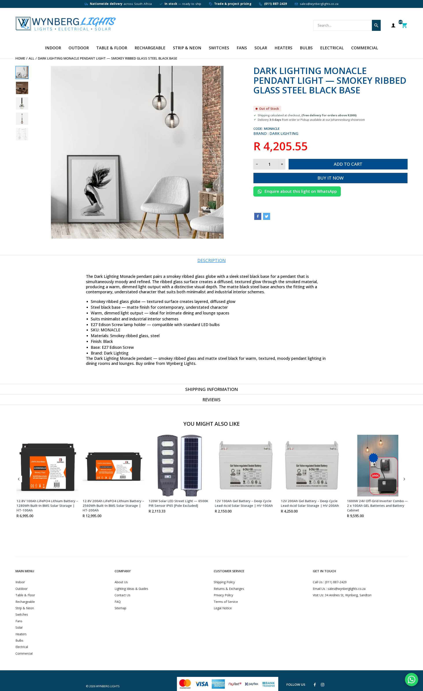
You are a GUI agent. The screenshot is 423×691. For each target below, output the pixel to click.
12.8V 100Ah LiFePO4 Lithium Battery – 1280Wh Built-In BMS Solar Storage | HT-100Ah (46, 505)
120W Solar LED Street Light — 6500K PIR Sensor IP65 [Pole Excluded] (177, 503)
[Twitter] (266, 216)
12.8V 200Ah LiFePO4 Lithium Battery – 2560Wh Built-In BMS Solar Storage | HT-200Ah (112, 505)
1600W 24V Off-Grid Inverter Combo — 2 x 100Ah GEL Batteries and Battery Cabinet (376, 505)
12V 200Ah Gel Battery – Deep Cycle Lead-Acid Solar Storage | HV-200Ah (309, 503)
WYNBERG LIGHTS (108, 686)
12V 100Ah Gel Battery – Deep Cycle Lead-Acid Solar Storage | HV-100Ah (243, 503)
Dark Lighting (283, 133)
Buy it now (330, 178)
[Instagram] (323, 685)
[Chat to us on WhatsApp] (411, 679)
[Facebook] (257, 216)
